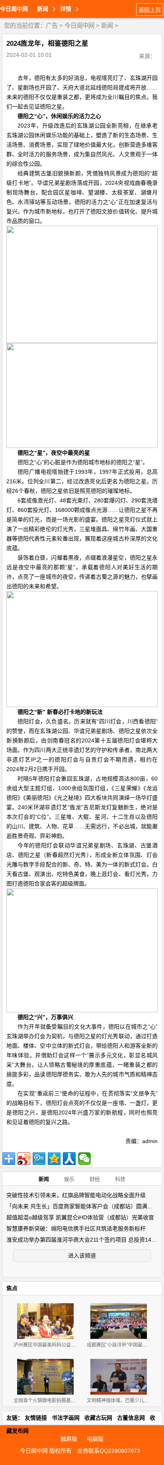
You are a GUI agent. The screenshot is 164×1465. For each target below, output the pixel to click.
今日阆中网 (14, 9)
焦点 (12, 1288)
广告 (52, 25)
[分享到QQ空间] (54, 1158)
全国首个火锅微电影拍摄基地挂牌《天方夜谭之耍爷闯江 (73, 1400)
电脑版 (95, 1439)
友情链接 (36, 1418)
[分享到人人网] (69, 1158)
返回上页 (150, 10)
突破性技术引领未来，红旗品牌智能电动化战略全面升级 (76, 1195)
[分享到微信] (84, 1158)
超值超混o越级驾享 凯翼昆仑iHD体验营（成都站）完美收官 (80, 1217)
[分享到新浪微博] (24, 1158)
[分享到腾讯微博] (39, 1158)
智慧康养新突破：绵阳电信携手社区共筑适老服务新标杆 (76, 1228)
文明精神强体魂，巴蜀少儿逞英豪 (122, 1400)
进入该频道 (82, 1255)
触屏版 (69, 1439)
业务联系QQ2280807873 (108, 1451)
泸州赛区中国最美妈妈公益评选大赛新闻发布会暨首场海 (73, 1345)
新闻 (107, 25)
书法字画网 (66, 1418)
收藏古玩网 (98, 1418)
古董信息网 (131, 1418)
